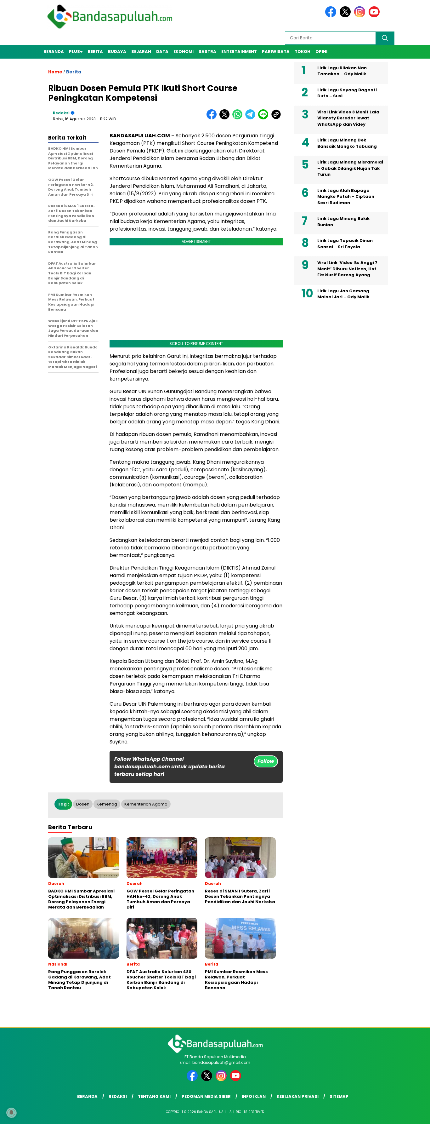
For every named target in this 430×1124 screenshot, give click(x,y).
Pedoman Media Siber (206, 1096)
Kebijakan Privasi (298, 1096)
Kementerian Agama (145, 804)
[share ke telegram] (251, 118)
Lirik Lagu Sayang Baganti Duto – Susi (347, 93)
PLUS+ (76, 51)
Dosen (82, 804)
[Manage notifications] (11, 1113)
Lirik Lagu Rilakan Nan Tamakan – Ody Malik (342, 71)
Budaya (117, 51)
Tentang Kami (154, 1096)
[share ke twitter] (225, 118)
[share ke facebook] (213, 118)
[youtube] (375, 16)
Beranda (53, 51)
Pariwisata (276, 51)
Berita (95, 51)
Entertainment (239, 51)
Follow (265, 761)
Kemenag (107, 804)
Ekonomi (183, 51)
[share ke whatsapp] (238, 118)
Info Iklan (254, 1096)
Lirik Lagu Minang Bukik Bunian (343, 222)
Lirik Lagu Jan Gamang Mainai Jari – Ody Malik (343, 294)
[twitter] (346, 16)
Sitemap (339, 1096)
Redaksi (61, 113)
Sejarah (141, 51)
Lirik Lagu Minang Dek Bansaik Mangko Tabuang (347, 143)
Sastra (207, 51)
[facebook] (331, 16)
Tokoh (302, 51)
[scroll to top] (411, 1114)
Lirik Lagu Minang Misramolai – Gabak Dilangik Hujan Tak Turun (350, 168)
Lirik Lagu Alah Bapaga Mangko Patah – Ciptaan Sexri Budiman (345, 196)
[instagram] (360, 16)
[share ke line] (264, 118)
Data (162, 51)
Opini (321, 51)
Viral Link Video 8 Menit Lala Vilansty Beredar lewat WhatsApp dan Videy (348, 118)
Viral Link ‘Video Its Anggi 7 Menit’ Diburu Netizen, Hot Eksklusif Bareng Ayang (347, 269)
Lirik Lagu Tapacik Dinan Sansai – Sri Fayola (345, 244)
